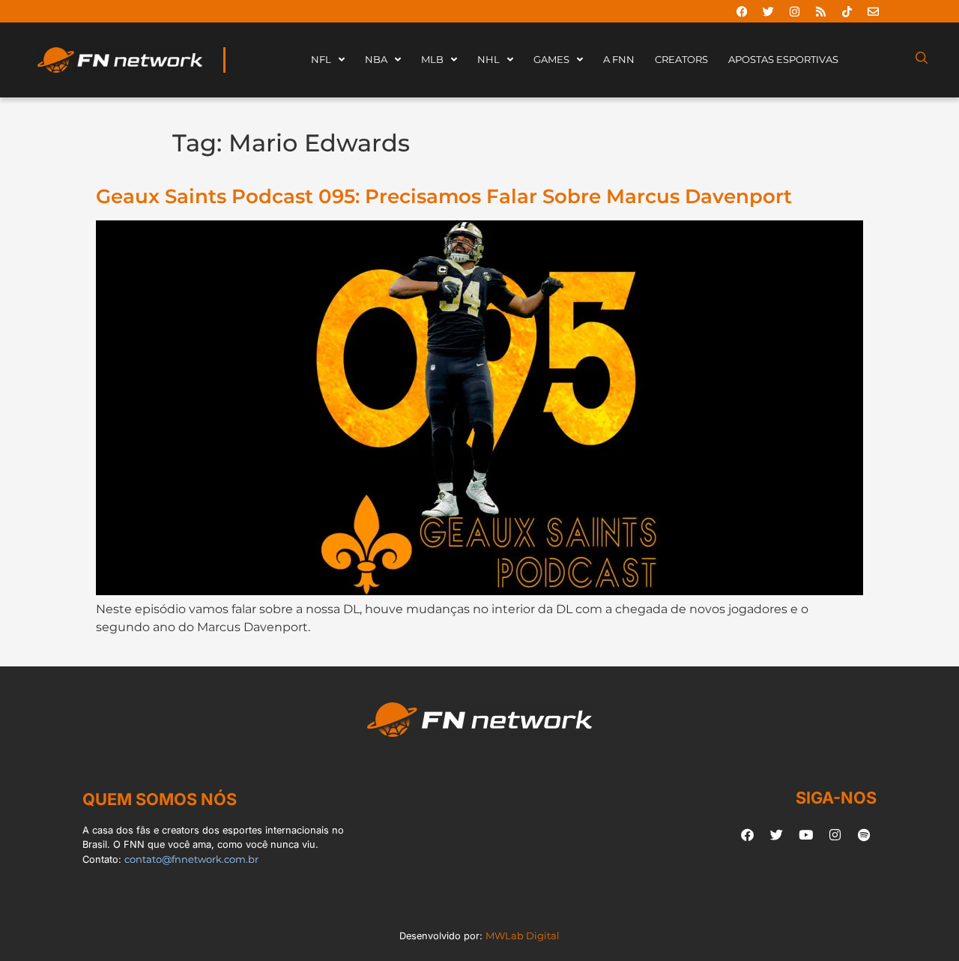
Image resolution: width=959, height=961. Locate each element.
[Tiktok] (846, 11)
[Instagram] (794, 11)
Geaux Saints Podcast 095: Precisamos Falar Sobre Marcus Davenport (444, 196)
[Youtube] (805, 834)
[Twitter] (768, 11)
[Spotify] (864, 834)
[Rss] (820, 11)
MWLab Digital (522, 936)
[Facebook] (741, 11)
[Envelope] (873, 11)
